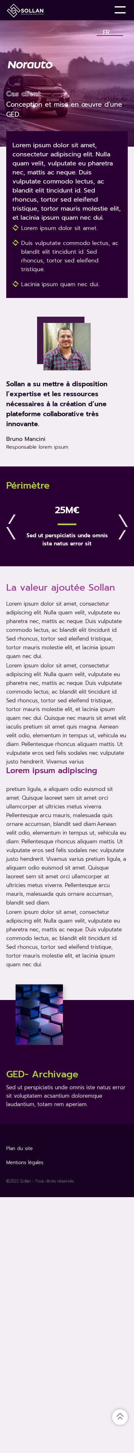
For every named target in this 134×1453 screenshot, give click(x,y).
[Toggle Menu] (121, 10)
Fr (106, 31)
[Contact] (100, 10)
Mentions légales (24, 1162)
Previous (11, 526)
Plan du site (19, 1148)
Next (123, 526)
